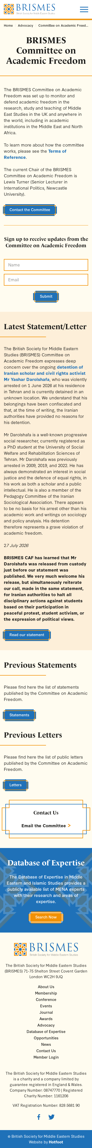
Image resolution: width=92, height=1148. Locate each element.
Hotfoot (56, 1141)
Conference (46, 999)
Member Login (46, 1057)
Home (8, 25)
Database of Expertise (46, 1031)
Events (46, 1005)
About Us (46, 986)
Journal (46, 1012)
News (46, 1044)
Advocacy (25, 25)
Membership (46, 993)
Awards (46, 1018)
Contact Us (46, 813)
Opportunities (46, 1037)
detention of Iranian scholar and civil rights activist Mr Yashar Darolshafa (45, 373)
